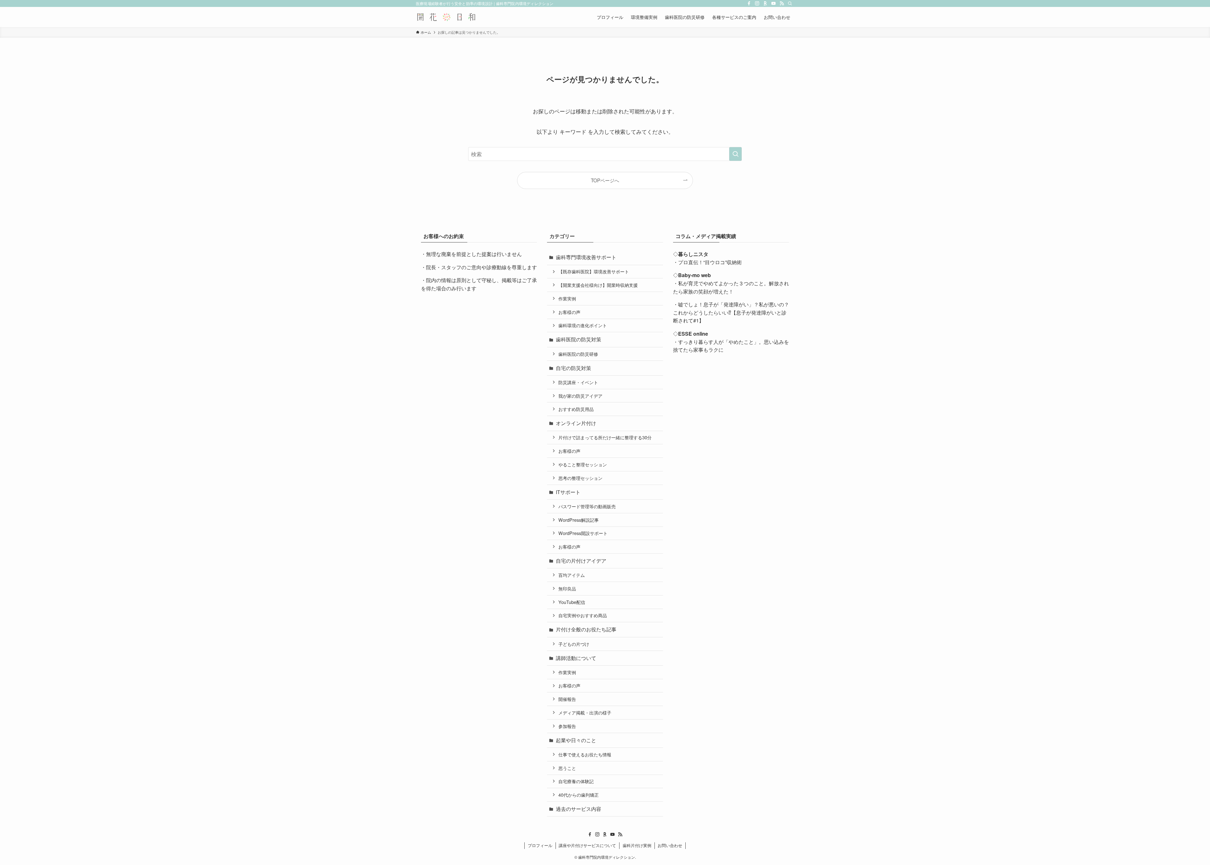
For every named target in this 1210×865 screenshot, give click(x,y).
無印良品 (567, 588)
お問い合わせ (670, 845)
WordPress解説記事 (578, 519)
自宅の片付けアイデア (581, 560)
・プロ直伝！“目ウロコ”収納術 (707, 262)
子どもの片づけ (573, 643)
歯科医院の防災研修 (578, 353)
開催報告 (567, 699)
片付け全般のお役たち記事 (586, 629)
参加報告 (567, 726)
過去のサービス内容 (578, 808)
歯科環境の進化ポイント (582, 325)
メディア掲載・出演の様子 (584, 712)
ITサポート (568, 492)
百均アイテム (571, 575)
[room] (765, 3)
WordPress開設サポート (583, 533)
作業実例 (567, 298)
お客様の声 (569, 312)
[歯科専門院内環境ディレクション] (446, 17)
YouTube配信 (571, 602)
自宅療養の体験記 (576, 781)
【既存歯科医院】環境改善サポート (593, 271)
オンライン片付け (576, 423)
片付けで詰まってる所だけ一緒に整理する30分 (605, 437)
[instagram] (757, 3)
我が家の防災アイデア (580, 395)
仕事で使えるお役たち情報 (584, 754)
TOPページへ (605, 180)
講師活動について (576, 658)
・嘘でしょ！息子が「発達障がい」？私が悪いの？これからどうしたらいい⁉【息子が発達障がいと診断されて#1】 (731, 312)
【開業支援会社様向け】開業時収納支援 (598, 285)
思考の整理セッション (580, 478)
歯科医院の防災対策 (578, 339)
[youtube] (773, 3)
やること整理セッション (582, 464)
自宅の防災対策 (573, 368)
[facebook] (749, 3)
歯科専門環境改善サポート (586, 257)
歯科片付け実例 (637, 845)
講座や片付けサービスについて (587, 845)
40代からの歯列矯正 (578, 794)
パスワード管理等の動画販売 (587, 506)
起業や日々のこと (576, 740)
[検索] (790, 3)
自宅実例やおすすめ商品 (582, 615)
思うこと (567, 768)
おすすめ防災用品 (576, 409)
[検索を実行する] (735, 154)
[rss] (782, 3)
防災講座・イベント (578, 382)
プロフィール (540, 845)
